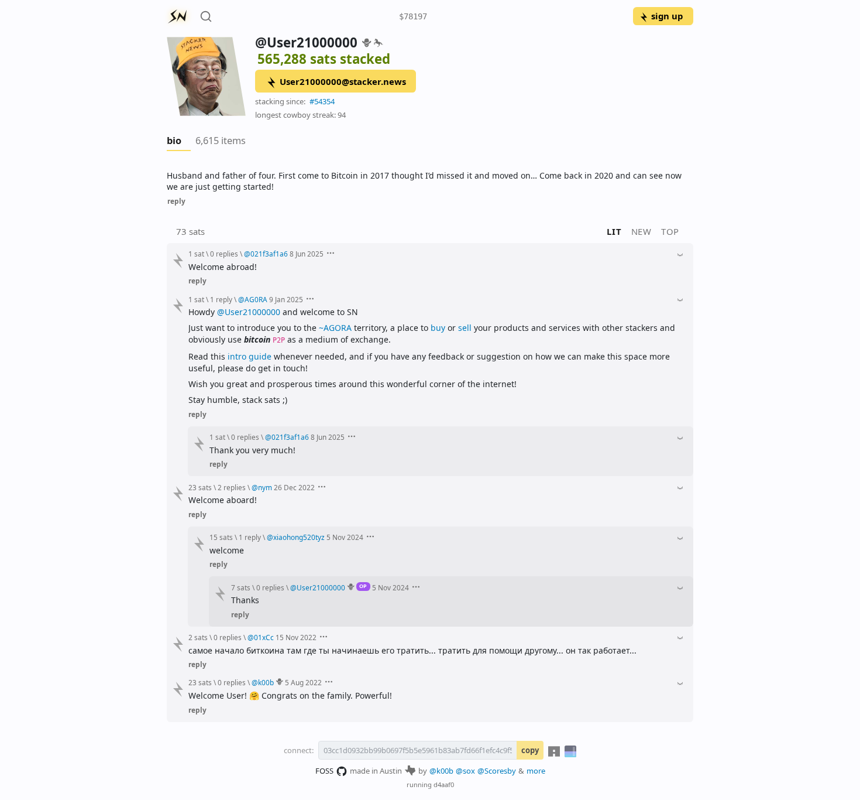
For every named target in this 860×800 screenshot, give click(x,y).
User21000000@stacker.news (343, 81)
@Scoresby (496, 770)
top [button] (670, 231)
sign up (667, 16)
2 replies (232, 487)
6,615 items (220, 140)
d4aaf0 (444, 784)
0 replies (224, 253)
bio (174, 140)
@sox (465, 770)
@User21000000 (248, 311)
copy (530, 750)
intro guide (249, 356)
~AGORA (335, 327)
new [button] (641, 231)
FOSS (324, 770)
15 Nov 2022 (296, 637)
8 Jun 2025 (307, 253)
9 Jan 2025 (286, 299)
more (536, 770)
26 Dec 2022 (294, 487)
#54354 (322, 101)
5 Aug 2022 (303, 682)
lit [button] (614, 231)
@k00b (441, 770)
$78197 (413, 16)
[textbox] (430, 181)
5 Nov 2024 (344, 537)
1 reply (221, 299)
